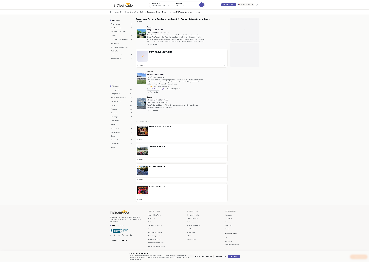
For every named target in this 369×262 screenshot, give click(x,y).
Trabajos (151, 222)
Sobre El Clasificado (154, 215)
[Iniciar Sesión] (257, 5)
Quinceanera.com (192, 218)
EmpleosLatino (191, 222)
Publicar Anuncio (228, 4)
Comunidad (228, 215)
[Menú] (111, 5)
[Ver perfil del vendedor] (139, 147)
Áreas (227, 229)
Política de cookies (154, 239)
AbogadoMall (191, 232)
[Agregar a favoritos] (225, 65)
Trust (150, 229)
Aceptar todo (234, 256)
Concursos (228, 218)
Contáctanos (229, 241)
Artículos (228, 222)
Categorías (228, 225)
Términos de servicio (155, 225)
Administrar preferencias (203, 256)
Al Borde (189, 236)
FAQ (226, 238)
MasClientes (190, 229)
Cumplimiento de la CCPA (156, 243)
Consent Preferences (232, 244)
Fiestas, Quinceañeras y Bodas (134, 12)
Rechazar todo (221, 256)
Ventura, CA (118, 12)
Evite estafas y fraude (155, 232)
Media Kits (151, 218)
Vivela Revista (191, 239)
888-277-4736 (118, 226)
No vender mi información (156, 246)
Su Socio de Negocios (194, 225)
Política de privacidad (155, 236)
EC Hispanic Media (193, 215)
